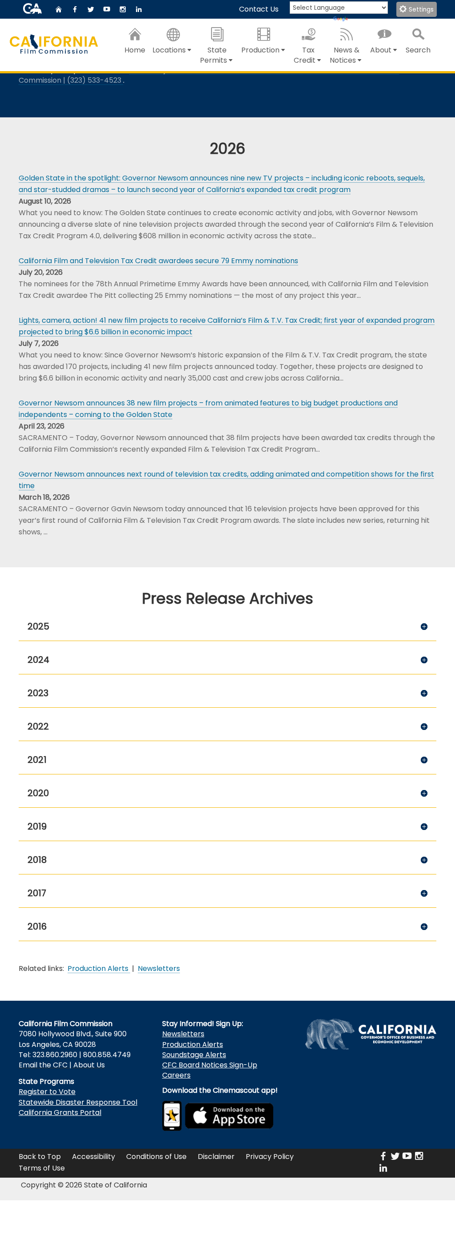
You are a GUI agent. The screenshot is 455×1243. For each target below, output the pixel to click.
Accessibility (93, 1156)
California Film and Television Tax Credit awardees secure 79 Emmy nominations (158, 261)
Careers (176, 1075)
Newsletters (183, 1034)
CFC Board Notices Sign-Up (209, 1065)
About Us (89, 1065)
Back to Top (40, 1156)
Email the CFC (43, 1065)
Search (418, 50)
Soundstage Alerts (194, 1055)
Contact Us (259, 9)
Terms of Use (42, 1168)
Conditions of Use (156, 1156)
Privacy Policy (270, 1156)
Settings (420, 9)
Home (134, 50)
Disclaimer (216, 1156)
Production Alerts (192, 1044)
